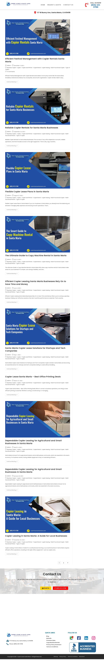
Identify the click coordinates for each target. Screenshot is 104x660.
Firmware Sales (50, 640)
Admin (9, 65)
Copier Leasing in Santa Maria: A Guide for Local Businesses (36, 536)
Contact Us (68, 5)
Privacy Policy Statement (53, 644)
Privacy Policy (62, 656)
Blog (47, 636)
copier (19, 67)
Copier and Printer (27, 67)
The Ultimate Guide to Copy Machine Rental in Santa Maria (36, 255)
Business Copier (11, 67)
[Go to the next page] (67, 562)
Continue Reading (13, 81)
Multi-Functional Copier (57, 67)
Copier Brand (37, 67)
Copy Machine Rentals (53, 642)
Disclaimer (81, 656)
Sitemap (56, 656)
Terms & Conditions (52, 647)
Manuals (48, 638)
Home (43, 5)
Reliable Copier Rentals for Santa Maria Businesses (31, 127)
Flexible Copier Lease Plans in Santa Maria (27, 191)
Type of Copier (20, 135)
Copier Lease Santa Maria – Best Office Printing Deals (33, 376)
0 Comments (11, 71)
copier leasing (46, 67)
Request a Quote (54, 5)
